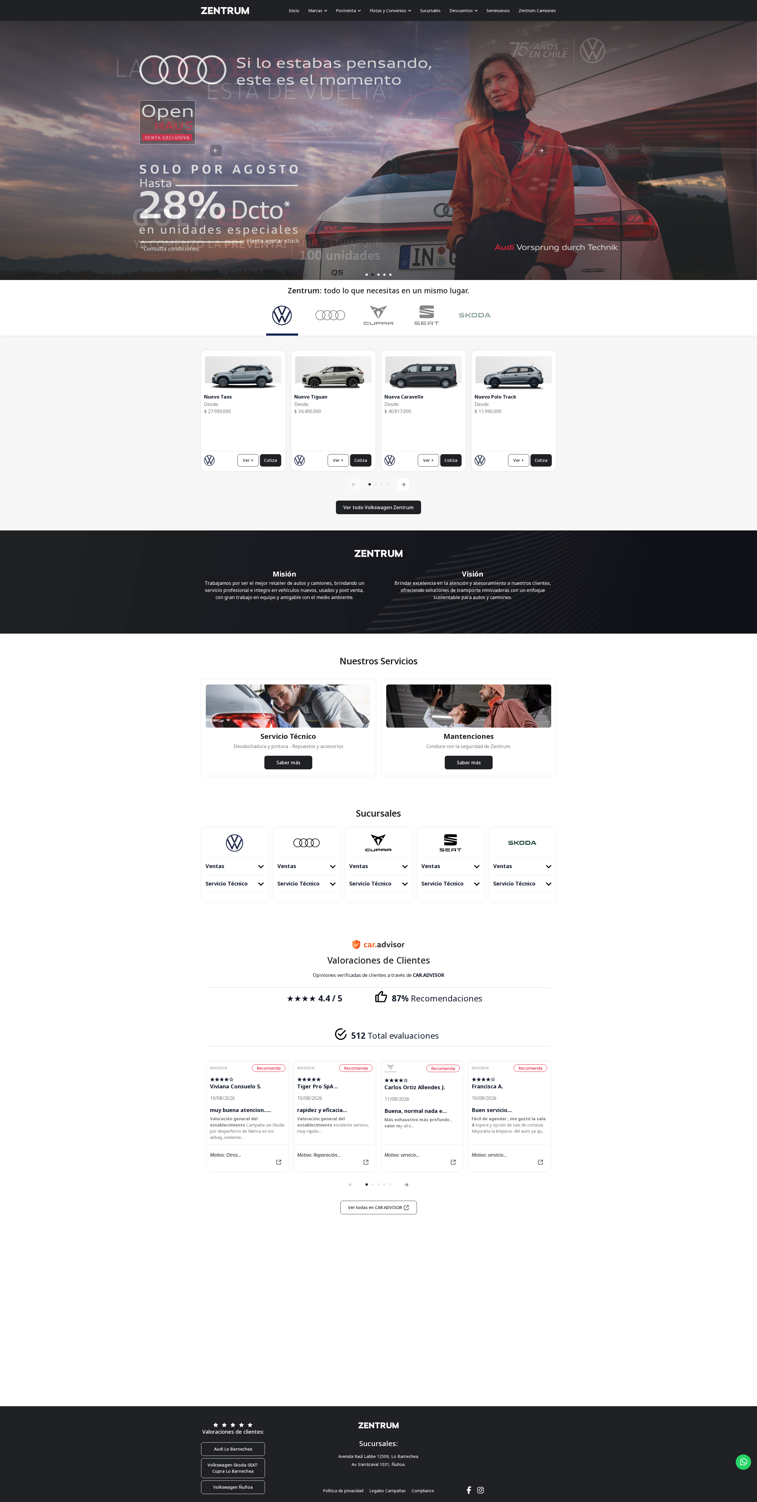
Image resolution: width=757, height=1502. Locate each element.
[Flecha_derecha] (541, 150)
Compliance (423, 1490)
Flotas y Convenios (388, 10)
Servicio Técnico (227, 883)
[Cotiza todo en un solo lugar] (743, 1462)
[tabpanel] (378, 433)
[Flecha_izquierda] (216, 150)
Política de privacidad (343, 1490)
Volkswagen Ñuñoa (233, 1487)
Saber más (288, 762)
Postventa (346, 10)
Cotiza (270, 460)
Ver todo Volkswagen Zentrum (378, 507)
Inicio (294, 10)
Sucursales (430, 10)
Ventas (215, 866)
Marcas (315, 10)
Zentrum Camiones (537, 10)
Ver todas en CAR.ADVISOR (375, 1207)
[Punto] (366, 274)
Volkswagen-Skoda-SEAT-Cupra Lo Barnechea (233, 1468)
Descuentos (461, 10)
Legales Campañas (387, 1490)
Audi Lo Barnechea (233, 1449)
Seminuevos (498, 10)
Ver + (248, 460)
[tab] (282, 317)
